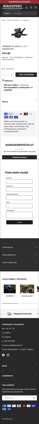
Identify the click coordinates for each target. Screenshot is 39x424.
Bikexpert (9, 419)
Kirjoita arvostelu (20, 157)
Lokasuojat (27, 296)
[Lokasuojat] (27, 289)
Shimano (5, 57)
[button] (31, 7)
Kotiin (3, 20)
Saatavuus (8, 81)
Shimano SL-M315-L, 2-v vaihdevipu (18, 20)
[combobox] (19, 13)
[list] (19, 33)
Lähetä (19, 222)
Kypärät (10, 296)
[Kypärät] (9, 289)
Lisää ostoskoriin (26, 74)
